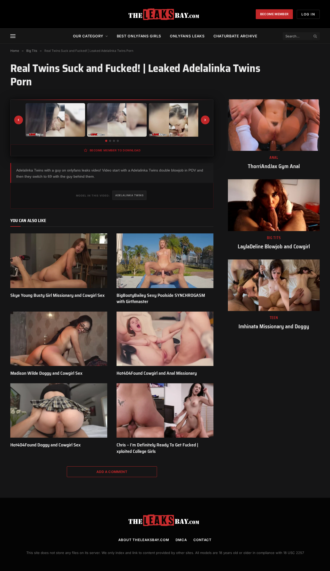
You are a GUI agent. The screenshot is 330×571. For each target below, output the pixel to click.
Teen (274, 318)
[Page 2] (110, 141)
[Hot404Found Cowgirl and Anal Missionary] (165, 339)
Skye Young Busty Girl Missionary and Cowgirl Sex (57, 295)
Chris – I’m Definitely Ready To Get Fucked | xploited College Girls (157, 448)
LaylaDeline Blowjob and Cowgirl (274, 246)
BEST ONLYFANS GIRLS (139, 36)
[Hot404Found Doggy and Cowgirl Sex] (58, 410)
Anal (273, 157)
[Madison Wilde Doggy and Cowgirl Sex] (58, 339)
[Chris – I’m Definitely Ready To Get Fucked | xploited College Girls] (165, 410)
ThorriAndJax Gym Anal (274, 166)
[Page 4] (118, 141)
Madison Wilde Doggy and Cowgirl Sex (46, 373)
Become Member (274, 14)
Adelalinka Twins (129, 195)
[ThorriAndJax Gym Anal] (274, 125)
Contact (202, 540)
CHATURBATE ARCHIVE (235, 36)
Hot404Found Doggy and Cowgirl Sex (45, 445)
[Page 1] (106, 141)
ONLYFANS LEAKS (187, 36)
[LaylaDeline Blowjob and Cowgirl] (274, 205)
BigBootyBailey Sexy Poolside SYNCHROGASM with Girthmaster (161, 298)
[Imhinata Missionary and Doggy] (274, 285)
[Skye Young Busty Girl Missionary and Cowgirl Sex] (58, 260)
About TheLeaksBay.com (143, 540)
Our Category (88, 36)
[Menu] (12, 36)
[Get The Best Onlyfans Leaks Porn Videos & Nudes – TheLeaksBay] (165, 14)
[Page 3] (114, 141)
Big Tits (274, 238)
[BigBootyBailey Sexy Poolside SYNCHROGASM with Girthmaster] (165, 260)
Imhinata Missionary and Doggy (273, 326)
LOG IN (308, 14)
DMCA (181, 540)
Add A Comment (111, 472)
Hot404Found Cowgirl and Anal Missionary (157, 373)
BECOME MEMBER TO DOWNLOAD (115, 150)
